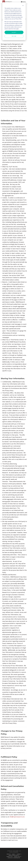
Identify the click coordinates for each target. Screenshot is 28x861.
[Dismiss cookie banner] (22, 5)
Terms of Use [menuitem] (9, 856)
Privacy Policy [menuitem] (17, 856)
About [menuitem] (13, 854)
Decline (14, 36)
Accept (14, 32)
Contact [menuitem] (19, 854)
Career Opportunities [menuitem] (14, 855)
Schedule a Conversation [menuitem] (14, 857)
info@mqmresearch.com (17, 817)
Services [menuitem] (9, 854)
